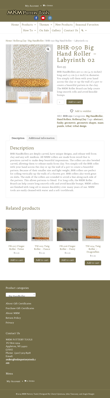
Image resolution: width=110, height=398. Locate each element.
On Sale (44, 30)
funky (60, 122)
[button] (84, 30)
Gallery (56, 30)
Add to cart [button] (16, 260)
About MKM (13, 313)
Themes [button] (44, 24)
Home (15, 24)
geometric (70, 122)
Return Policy (13, 317)
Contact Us (71, 30)
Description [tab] (18, 138)
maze (100, 122)
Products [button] (27, 24)
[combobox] (21, 295)
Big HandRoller (36, 40)
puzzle (60, 126)
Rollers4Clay (19, 40)
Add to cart (74, 101)
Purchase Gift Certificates (20, 308)
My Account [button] (32, 5)
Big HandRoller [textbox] (20, 296)
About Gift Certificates (18, 303)
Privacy (10, 322)
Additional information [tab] (42, 138)
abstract (98, 119)
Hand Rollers (64, 119)
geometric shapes (86, 122)
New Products (64, 24)
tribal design (80, 126)
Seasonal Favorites (87, 24)
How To (28, 30)
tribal (68, 126)
